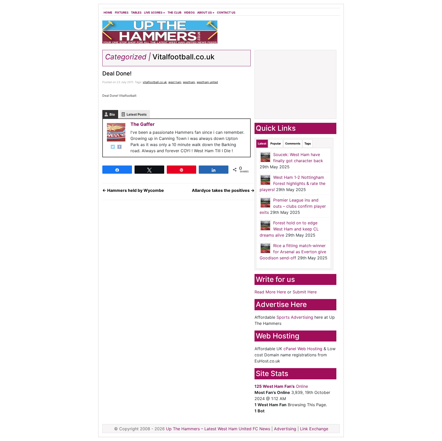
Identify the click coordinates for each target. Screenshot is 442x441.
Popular (275, 143)
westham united (207, 82)
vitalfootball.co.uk (155, 82)
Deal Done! (116, 73)
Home (108, 12)
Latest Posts (137, 114)
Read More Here (270, 291)
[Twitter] (113, 147)
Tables (136, 12)
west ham (174, 82)
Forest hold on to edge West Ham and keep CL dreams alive (289, 229)
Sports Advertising (295, 317)
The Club (174, 12)
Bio (112, 114)
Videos (189, 12)
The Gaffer (142, 124)
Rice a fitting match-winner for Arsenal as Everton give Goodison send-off (293, 251)
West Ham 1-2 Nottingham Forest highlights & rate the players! (292, 183)
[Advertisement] (280, 33)
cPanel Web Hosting (302, 348)
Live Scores (154, 12)
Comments (292, 143)
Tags (307, 143)
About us (205, 12)
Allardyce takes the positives (223, 190)
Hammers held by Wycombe (133, 190)
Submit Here (305, 291)
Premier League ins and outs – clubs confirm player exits (293, 206)
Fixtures (121, 12)
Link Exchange (314, 428)
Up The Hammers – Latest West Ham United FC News (218, 428)
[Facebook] (119, 147)
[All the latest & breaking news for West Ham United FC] (159, 31)
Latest (262, 143)
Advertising (285, 428)
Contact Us (226, 12)
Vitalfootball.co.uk (183, 56)
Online (281, 386)
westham (189, 82)
